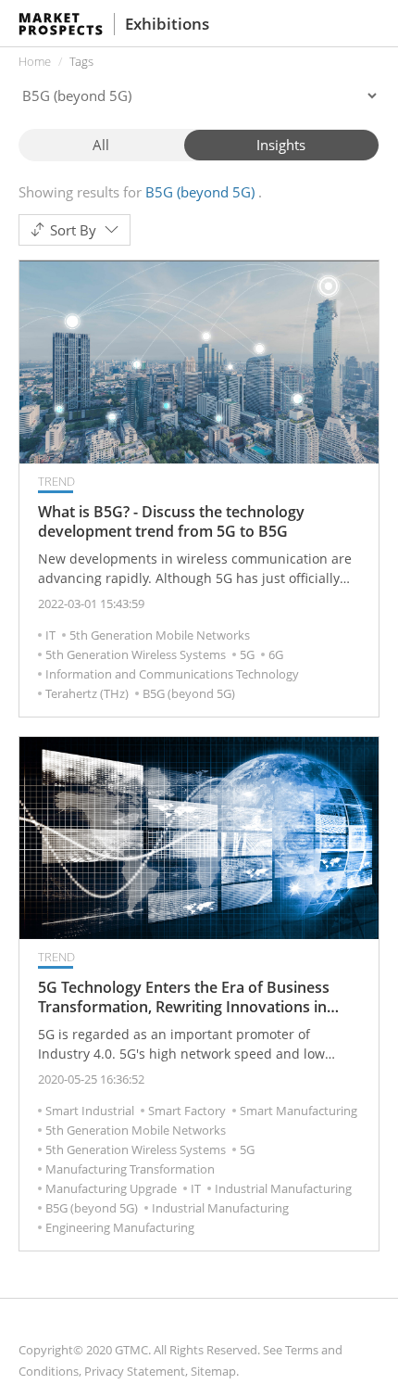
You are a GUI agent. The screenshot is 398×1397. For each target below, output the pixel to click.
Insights (280, 144)
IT (50, 635)
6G (275, 654)
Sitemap (213, 1371)
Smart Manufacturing (298, 1110)
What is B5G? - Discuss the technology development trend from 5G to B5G (171, 521)
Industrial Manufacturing (283, 1188)
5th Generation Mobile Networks (159, 635)
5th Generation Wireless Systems (135, 654)
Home (35, 61)
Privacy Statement (134, 1371)
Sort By (73, 230)
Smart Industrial (89, 1110)
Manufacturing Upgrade (111, 1188)
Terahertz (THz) (87, 693)
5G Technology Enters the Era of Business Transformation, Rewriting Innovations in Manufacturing (184, 997)
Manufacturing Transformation (130, 1169)
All (101, 144)
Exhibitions (167, 23)
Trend (56, 481)
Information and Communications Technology (172, 674)
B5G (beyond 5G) (189, 693)
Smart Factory (187, 1110)
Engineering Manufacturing (119, 1227)
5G (247, 654)
